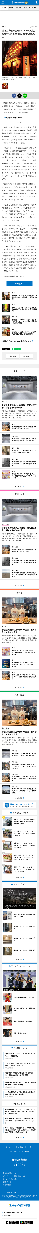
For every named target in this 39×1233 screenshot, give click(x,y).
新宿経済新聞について (9, 1173)
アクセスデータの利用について (12, 1179)
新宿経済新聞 (17, 2)
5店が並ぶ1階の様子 (14, 118)
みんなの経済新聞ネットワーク (19, 1205)
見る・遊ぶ (18, 7)
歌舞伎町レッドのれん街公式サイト (17, 341)
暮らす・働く (33, 7)
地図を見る (19, 283)
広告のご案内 (7, 1185)
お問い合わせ (7, 1182)
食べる (11, 7)
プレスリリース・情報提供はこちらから (15, 1176)
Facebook (16, 1165)
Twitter (22, 1165)
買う (25, 7)
